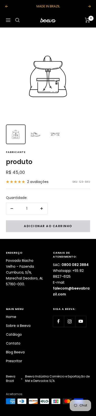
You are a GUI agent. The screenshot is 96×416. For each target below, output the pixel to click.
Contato (13, 343)
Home (11, 316)
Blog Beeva (15, 352)
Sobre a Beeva (18, 325)
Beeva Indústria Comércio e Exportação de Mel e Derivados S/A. (57, 378)
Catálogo (14, 334)
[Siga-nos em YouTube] (80, 321)
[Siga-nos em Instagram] (69, 321)
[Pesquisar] (17, 20)
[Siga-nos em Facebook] (58, 321)
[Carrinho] (87, 20)
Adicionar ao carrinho (48, 226)
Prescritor (14, 361)
